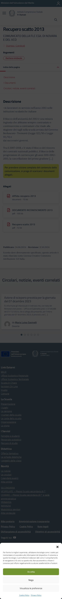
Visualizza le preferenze (31, 588)
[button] (57, 546)
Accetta (31, 571)
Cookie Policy (24, 595)
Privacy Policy (36, 595)
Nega (31, 580)
